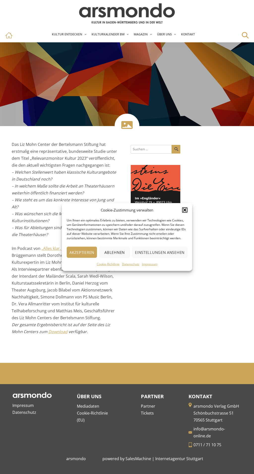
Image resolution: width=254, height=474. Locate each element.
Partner (148, 406)
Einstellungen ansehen (160, 252)
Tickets (147, 413)
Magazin (141, 34)
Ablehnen (114, 252)
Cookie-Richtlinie (108, 264)
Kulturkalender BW (108, 34)
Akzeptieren (81, 252)
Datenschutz (130, 264)
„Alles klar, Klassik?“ (59, 248)
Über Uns (164, 34)
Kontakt (188, 34)
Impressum (150, 264)
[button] (184, 210)
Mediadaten (88, 406)
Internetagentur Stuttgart (179, 458)
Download (57, 331)
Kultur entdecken (67, 34)
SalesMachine (138, 458)
